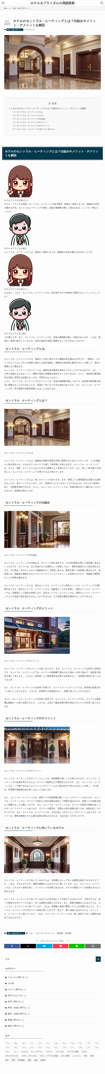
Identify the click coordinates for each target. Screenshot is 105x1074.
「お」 (15, 1043)
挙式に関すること (16, 1001)
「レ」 (15, 1052)
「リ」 (96, 1047)
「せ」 (31, 933)
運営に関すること (16, 1026)
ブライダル (60, 1052)
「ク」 (23, 1047)
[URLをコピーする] (93, 946)
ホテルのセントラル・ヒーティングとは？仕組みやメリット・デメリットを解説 (49, 108)
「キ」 (15, 1047)
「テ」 (40, 1047)
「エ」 (7, 1047)
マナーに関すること (17, 989)
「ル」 (7, 1052)
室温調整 (60, 933)
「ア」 (88, 1043)
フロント (49, 1052)
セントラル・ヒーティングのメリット (32, 122)
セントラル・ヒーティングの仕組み (31, 119)
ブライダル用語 (73, 1052)
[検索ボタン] (102, 3)
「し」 (48, 1043)
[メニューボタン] (3, 3)
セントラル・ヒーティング (45, 933)
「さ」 (40, 1043)
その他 (11, 983)
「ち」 (72, 1043)
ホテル (84, 1052)
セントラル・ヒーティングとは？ (30, 115)
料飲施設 (21, 1060)
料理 (13, 1060)
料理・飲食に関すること (19, 1008)
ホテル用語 (65, 1056)
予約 (85, 1056)
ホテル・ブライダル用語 (49, 1056)
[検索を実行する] (98, 959)
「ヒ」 (56, 1047)
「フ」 (64, 1047)
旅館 (29, 1060)
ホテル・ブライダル (29, 1056)
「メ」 (88, 1047)
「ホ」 (80, 1047)
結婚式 (43, 1060)
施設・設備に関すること (15, 29)
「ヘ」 (72, 1047)
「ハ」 (48, 1047)
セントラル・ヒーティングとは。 (30, 112)
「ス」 (31, 1047)
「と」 (80, 1043)
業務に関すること (16, 1020)
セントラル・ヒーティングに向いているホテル (36, 129)
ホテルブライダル (12, 1056)
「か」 (23, 1043)
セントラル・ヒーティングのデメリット (33, 126)
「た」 (64, 1043)
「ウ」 (96, 1043)
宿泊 (7, 1060)
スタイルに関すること (18, 977)
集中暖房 (68, 933)
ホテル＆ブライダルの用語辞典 (52, 3)
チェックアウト (37, 1052)
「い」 (7, 1043)
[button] (12, 946)
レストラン (76, 1056)
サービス (24, 1052)
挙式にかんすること (17, 995)
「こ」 (31, 1043)
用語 (36, 1060)
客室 (92, 1056)
